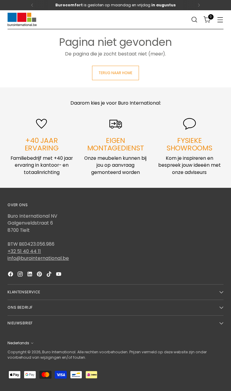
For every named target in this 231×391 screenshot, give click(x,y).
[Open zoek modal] (194, 20)
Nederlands (18, 342)
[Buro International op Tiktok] (49, 275)
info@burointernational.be (38, 258)
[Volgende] (198, 5)
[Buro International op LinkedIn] (30, 275)
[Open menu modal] (220, 20)
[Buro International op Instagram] (20, 275)
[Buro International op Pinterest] (40, 275)
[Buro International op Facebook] (11, 275)
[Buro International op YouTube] (59, 275)
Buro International (58, 352)
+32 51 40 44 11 (24, 251)
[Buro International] (23, 20)
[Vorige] (32, 5)
